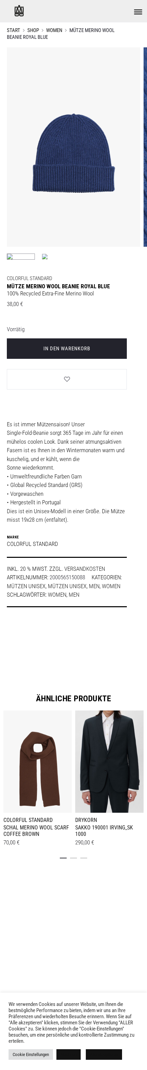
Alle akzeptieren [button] (104, 1054)
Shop (33, 30)
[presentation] (7, 760)
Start (13, 30)
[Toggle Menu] (138, 12)
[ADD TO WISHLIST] (67, 379)
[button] (63, 857)
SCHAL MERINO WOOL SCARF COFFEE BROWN (36, 830)
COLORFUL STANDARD (29, 278)
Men (94, 586)
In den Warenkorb (66, 349)
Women (54, 30)
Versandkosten (84, 568)
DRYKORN (86, 820)
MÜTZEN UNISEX (26, 586)
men (74, 594)
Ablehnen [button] (69, 1054)
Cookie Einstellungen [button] (31, 1054)
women (57, 594)
